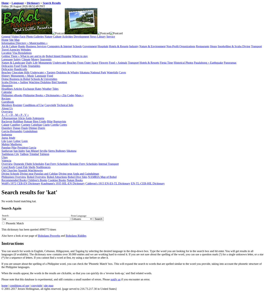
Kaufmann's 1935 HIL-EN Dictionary (63, 183)
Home (5, 3)
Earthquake (216, 62)
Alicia (21, 118)
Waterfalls (112, 72)
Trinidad (34, 154)
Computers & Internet (59, 46)
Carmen (25, 124)
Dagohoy (6, 127)
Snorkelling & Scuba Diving (234, 46)
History (5, 75)
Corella (54, 124)
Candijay (15, 124)
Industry (134, 46)
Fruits (24, 65)
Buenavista (59, 121)
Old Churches (9, 170)
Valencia (6, 160)
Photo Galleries (35, 36)
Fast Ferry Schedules (57, 163)
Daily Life (32, 62)
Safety (17, 59)
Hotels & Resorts (118, 46)
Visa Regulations (22, 52)
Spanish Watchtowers (30, 170)
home (4, 285)
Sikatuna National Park (93, 72)
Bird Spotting (59, 82)
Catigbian (36, 124)
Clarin (46, 124)
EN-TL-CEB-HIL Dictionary (148, 183)
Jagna (4, 137)
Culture (57, 36)
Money (35, 59)
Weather (47, 88)
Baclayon (6, 121)
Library (101, 36)
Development (81, 36)
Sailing (24, 82)
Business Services (36, 46)
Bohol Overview (36, 176)
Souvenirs (45, 59)
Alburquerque (9, 118)
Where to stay (80, 56)
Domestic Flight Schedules (29, 163)
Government (90, 46)
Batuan (28, 121)
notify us (116, 279)
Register (17, 105)
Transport (256, 46)
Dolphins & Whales (67, 72)
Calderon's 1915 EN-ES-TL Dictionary (107, 183)
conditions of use (19, 285)
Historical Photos (183, 62)
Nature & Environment (152, 46)
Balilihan (18, 121)
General (5, 36)
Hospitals (103, 46)
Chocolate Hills (20, 72)
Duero (41, 127)
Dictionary (33, 3)
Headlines (7, 88)
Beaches (72, 62)
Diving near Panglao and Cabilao (39, 173)
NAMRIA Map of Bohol (102, 176)
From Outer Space (87, 62)
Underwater (59, 62)
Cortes (63, 124)
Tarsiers (51, 72)
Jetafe (12, 137)
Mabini (5, 144)
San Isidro (19, 150)
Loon (25, 141)
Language (18, 3)
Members (6, 105)
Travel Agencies (10, 49)
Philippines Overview (13, 176)
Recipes (5, 98)
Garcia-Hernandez (11, 131)
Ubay (4, 157)
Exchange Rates (32, 88)
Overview (7, 111)
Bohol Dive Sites (77, 176)
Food (17, 65)
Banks (21, 46)
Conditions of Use (33, 105)
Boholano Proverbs (49, 235)
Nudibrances (43, 167)
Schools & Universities (44, 79)
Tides (55, 88)
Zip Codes (68, 95)
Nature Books (75, 180)
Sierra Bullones (57, 150)
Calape (5, 124)
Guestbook (7, 101)
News (93, 36)
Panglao (6, 147)
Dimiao (33, 127)
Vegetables (34, 65)
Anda (28, 118)
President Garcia (26, 147)
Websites (26, 49)
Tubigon (44, 154)
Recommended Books (14, 180)
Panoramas (230, 62)
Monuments (45, 62)
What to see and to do (32, 56)
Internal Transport (108, 163)
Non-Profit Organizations (180, 46)
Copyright (50, 105)
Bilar (50, 121)
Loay (10, 141)
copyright (36, 285)
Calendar (6, 92)
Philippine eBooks (11, 95)
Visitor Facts (18, 36)
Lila (3, 141)
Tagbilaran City (10, 154)
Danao (16, 127)
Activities (67, 36)
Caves (122, 72)
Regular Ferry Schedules (83, 163)
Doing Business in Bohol (15, 79)
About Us (7, 108)
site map (48, 285)
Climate (26, 59)
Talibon (24, 154)
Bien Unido (39, 121)
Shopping (6, 85)
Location (6, 52)
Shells (31, 167)
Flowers (103, 62)
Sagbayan (7, 150)
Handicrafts (20, 69)
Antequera (38, 118)
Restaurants (202, 46)
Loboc (17, 141)
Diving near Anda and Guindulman (79, 173)
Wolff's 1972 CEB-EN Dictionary (20, 183)
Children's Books (37, 180)
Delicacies (7, 65)
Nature (48, 36)
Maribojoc (16, 144)
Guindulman (30, 131)
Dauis (24, 127)
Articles (17, 88)
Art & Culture (9, 46)
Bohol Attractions (57, 176)
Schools (77, 46)
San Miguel (32, 150)
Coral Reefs (8, 167)
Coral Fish (22, 167)
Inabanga (6, 134)
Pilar (14, 147)
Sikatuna (71, 150)
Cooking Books (57, 180)
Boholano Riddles (76, 235)
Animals (122, 62)
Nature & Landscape (13, 62)
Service (110, 36)
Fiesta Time (166, 62)
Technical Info (65, 105)
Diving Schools (10, 173)
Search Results (52, 3)
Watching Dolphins (40, 82)
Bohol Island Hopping (58, 56)
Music (30, 75)
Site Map (14, 39)
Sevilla (43, 150)
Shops (213, 46)
